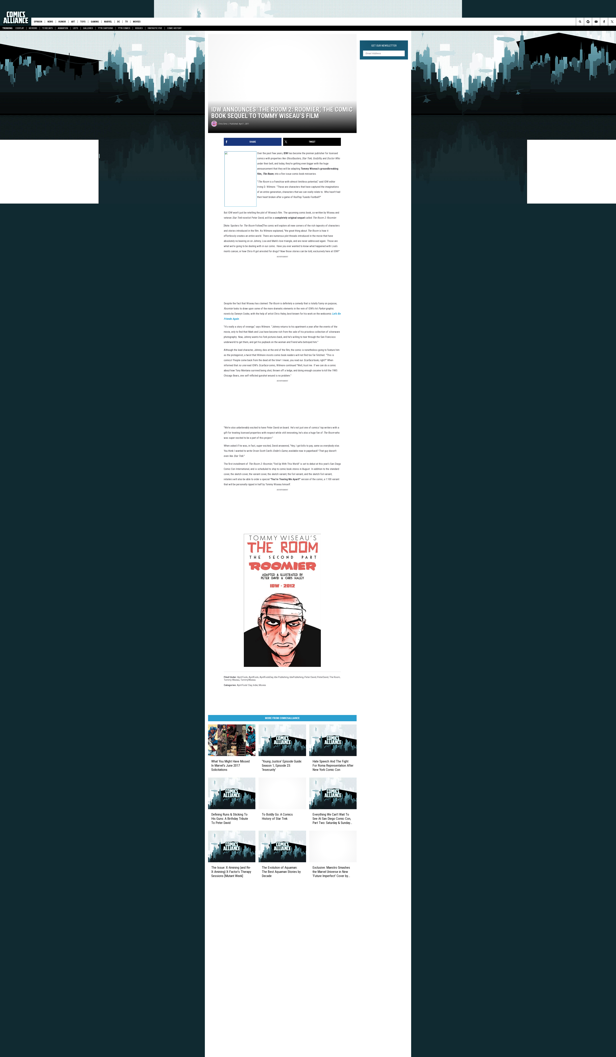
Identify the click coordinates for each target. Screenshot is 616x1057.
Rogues (139, 28)
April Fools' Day (244, 685)
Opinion (38, 21)
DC (118, 21)
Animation (63, 28)
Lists (75, 28)
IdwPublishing (297, 677)
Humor (62, 21)
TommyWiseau (248, 680)
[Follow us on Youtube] (596, 22)
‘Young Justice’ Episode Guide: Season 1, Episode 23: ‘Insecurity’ (282, 765)
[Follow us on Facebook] (604, 22)
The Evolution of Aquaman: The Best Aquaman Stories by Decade (281, 871)
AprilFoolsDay (266, 677)
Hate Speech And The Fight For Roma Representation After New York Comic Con (332, 765)
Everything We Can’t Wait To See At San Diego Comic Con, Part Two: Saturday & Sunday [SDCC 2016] (331, 819)
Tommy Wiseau (232, 680)
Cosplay (19, 28)
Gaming (95, 21)
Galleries (88, 28)
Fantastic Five (155, 28)
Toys (83, 21)
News (50, 21)
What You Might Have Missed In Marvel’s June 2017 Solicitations (230, 765)
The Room (334, 677)
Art (73, 21)
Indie (255, 685)
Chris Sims (222, 124)
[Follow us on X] (612, 22)
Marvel (108, 21)
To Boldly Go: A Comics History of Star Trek (277, 817)
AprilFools (254, 677)
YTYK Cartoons (105, 28)
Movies (137, 21)
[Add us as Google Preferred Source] (588, 22)
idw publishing (281, 677)
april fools (242, 677)
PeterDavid (322, 677)
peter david (310, 677)
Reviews (33, 28)
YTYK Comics (124, 28)
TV (126, 21)
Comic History (174, 28)
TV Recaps (47, 28)
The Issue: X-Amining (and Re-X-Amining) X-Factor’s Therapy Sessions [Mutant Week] (231, 871)
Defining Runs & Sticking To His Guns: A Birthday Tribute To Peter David (229, 819)
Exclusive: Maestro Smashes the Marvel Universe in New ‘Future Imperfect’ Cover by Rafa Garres (331, 872)
